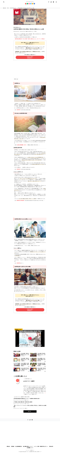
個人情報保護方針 (18, 446)
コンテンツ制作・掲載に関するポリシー (41, 446)
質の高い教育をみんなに (17, 27)
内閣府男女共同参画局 (20, 200)
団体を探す (51, 446)
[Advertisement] (30, 70)
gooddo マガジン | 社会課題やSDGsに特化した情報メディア (32, 451)
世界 (45, 361)
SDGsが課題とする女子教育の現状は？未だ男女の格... (41, 359)
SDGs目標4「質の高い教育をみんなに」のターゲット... (25, 354)
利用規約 (12, 446)
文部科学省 (18, 109)
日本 (36, 31)
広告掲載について (30, 447)
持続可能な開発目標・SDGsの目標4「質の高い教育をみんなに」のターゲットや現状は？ (30, 38)
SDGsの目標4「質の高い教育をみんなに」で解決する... (42, 369)
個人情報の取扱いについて (28, 446)
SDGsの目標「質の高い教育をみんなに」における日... (25, 369)
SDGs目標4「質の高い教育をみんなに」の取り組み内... (25, 359)
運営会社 (8, 446)
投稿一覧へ (29, 411)
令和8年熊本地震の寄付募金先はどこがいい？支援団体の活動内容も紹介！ (27, 398)
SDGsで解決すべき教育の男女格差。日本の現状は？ (25, 364)
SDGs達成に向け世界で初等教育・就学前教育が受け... (41, 364)
